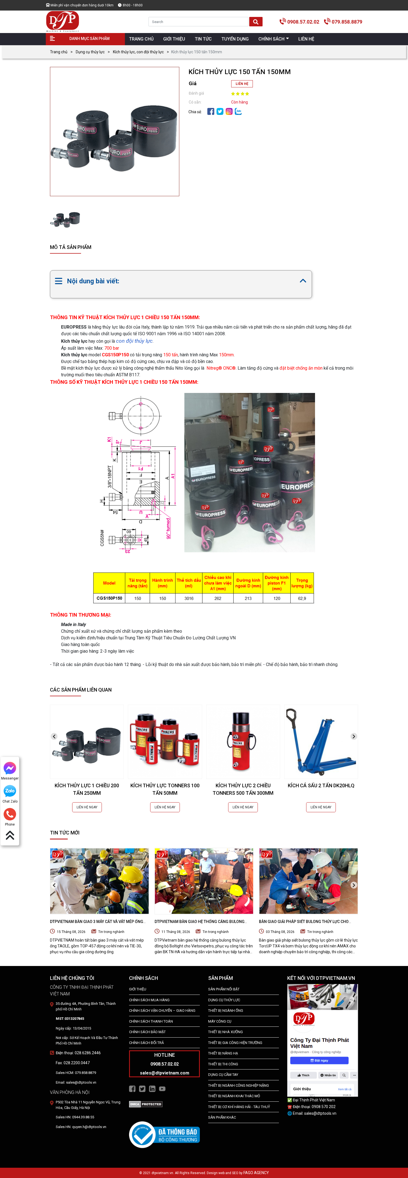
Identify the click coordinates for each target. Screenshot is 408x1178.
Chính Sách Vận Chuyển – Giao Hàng (162, 1010)
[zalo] (238, 111)
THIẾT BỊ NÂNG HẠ (223, 1053)
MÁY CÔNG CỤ (219, 1021)
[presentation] (54, 736)
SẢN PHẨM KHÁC (222, 1117)
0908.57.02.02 (303, 22)
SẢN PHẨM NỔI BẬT (224, 989)
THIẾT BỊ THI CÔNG (223, 1064)
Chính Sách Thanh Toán (151, 1021)
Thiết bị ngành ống (225, 1010)
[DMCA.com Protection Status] (146, 1103)
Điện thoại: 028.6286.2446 (78, 1053)
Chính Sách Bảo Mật (147, 1032)
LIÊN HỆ (242, 84)
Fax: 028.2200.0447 (73, 1063)
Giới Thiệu (137, 989)
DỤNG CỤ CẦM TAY (223, 1075)
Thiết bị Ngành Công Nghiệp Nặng (238, 1085)
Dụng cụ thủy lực (90, 52)
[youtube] (162, 1088)
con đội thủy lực (134, 341)
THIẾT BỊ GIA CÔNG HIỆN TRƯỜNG (235, 1043)
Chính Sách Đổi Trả (146, 1043)
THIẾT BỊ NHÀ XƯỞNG (225, 1032)
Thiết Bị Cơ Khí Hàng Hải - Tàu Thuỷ (239, 1107)
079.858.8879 (347, 22)
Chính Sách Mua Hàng (149, 1000)
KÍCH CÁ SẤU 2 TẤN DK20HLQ (321, 785)
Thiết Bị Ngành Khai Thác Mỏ (234, 1096)
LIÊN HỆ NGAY (87, 807)
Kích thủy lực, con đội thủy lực (138, 52)
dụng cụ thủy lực (224, 1000)
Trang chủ (58, 52)
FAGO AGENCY (256, 1173)
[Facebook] (210, 111)
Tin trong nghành (111, 932)
